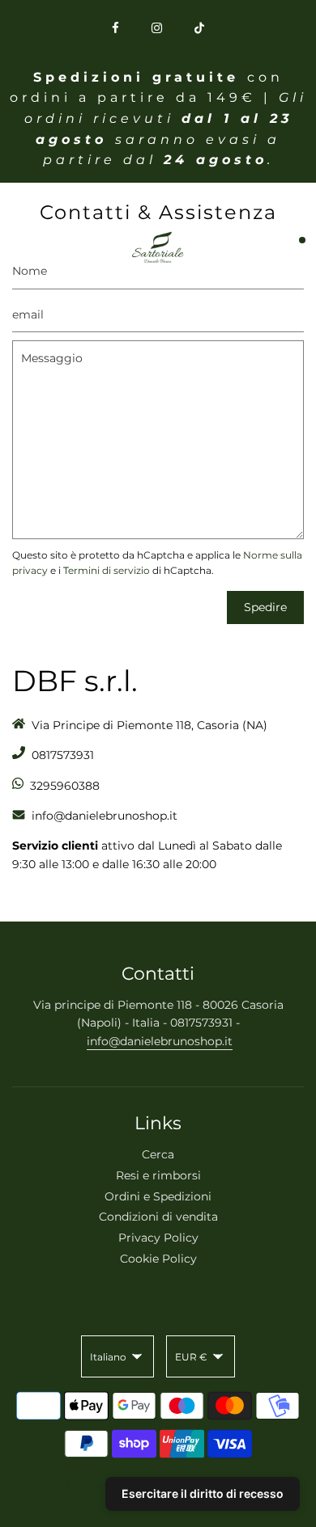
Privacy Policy (158, 1237)
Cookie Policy (158, 1258)
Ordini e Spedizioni (158, 1196)
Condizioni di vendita (158, 1216)
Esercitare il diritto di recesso (203, 1493)
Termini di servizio (106, 570)
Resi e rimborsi (158, 1175)
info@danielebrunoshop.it (160, 1041)
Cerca (158, 1154)
